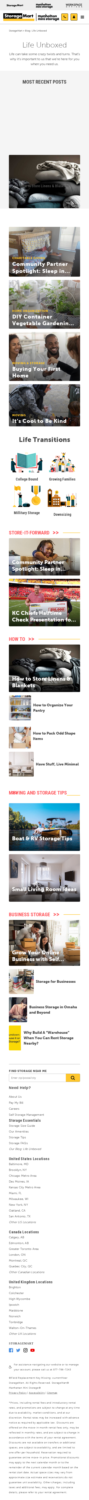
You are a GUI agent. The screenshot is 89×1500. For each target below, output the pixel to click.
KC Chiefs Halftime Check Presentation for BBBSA (42, 619)
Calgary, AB (16, 1237)
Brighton (15, 1287)
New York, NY (18, 1204)
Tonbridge (16, 1322)
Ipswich (14, 1304)
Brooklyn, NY (18, 1170)
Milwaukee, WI (18, 1199)
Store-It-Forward (29, 533)
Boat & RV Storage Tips (42, 838)
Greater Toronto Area (24, 1249)
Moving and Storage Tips (38, 793)
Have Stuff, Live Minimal (57, 764)
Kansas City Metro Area (24, 1187)
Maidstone (16, 1310)
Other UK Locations (22, 1333)
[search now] (73, 1078)
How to (17, 639)
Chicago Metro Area (22, 1175)
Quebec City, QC (20, 1266)
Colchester (16, 1293)
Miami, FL (15, 1193)
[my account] (74, 17)
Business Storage (29, 914)
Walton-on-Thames (22, 1328)
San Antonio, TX (19, 1216)
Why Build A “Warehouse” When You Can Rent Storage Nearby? (48, 1037)
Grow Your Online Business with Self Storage (35, 959)
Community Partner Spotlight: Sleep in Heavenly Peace (38, 568)
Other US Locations (22, 1222)
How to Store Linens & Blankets (44, 186)
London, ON (17, 1254)
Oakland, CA (17, 1210)
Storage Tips (17, 1137)
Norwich (15, 1316)
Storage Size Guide (22, 1125)
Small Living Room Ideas (44, 889)
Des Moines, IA (19, 1181)
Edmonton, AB (19, 1243)
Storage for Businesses (56, 981)
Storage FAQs (18, 1143)
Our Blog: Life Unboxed (25, 1149)
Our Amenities (19, 1131)
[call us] (64, 17)
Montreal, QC (18, 1260)
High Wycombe (19, 1298)
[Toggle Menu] (82, 17)
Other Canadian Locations (26, 1272)
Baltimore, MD (18, 1164)
